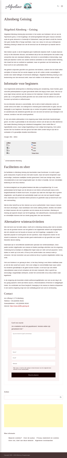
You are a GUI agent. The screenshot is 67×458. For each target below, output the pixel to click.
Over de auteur (29, 438)
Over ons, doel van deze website (20, 440)
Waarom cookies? (15, 438)
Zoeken (6, 392)
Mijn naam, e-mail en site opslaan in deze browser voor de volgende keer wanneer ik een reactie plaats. (32, 368)
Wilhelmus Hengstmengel (23, 455)
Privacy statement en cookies (48, 438)
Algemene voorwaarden (44, 440)
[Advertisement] (33, 415)
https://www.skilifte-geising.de (19, 306)
